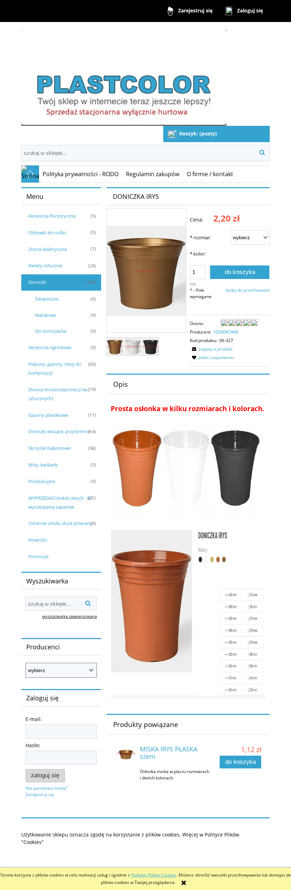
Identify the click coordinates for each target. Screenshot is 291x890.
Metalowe (45, 315)
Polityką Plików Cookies (153, 875)
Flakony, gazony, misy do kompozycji (54, 368)
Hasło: (33, 745)
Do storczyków (50, 331)
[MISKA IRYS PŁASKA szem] (126, 753)
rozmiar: (200, 237)
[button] (211, 349)
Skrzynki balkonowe (49, 448)
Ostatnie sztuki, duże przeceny (60, 523)
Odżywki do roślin (47, 232)
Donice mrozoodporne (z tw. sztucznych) (58, 394)
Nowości (37, 540)
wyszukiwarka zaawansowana (69, 616)
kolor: (197, 254)
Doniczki (37, 282)
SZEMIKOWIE (226, 332)
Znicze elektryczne (47, 249)
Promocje (38, 556)
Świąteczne (47, 299)
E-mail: (34, 719)
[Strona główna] (123, 74)
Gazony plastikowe (48, 415)
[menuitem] (80, 174)
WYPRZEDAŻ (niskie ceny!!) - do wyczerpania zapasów (60, 502)
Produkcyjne (41, 481)
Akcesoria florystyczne (52, 216)
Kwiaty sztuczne (45, 265)
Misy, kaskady (43, 464)
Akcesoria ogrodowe (49, 347)
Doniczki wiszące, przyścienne (59, 431)
